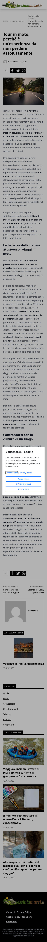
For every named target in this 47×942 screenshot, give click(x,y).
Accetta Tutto (23, 489)
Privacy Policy (26, 472)
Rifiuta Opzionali (23, 484)
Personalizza (23, 479)
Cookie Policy (12, 472)
